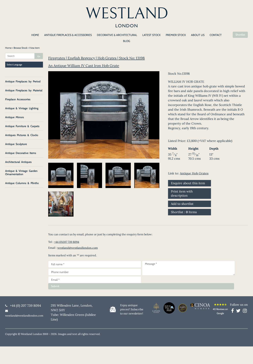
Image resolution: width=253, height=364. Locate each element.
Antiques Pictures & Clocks (21, 135)
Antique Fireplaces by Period (22, 81)
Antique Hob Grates (194, 173)
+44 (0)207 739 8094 (66, 242)
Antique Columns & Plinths (22, 183)
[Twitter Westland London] (239, 311)
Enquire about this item (188, 183)
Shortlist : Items (184, 212)
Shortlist (240, 34)
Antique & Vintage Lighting (21, 108)
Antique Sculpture (16, 144)
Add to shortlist (182, 204)
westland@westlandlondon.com (77, 247)
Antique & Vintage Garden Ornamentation (21, 172)
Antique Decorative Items (20, 153)
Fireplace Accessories (17, 99)
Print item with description (182, 193)
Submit (55, 286)
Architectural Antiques (18, 162)
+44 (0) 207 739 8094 (25, 305)
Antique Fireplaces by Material (23, 90)
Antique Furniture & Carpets (22, 126)
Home (8, 47)
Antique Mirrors (14, 117)
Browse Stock (20, 47)
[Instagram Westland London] (245, 311)
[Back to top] (246, 357)
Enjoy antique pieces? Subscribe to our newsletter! (131, 309)
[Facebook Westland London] (233, 311)
